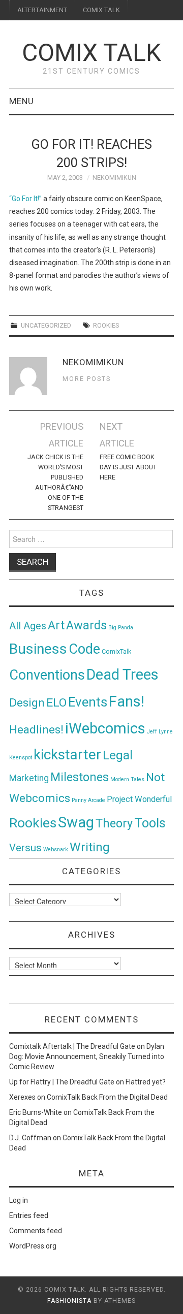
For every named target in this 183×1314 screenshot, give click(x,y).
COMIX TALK (101, 10)
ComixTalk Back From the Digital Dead (107, 1097)
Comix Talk (91, 52)
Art (56, 625)
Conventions (47, 675)
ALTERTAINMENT (42, 10)
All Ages (27, 626)
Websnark (55, 849)
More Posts (87, 378)
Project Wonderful (139, 799)
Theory (114, 823)
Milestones (79, 777)
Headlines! (36, 729)
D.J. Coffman (30, 1138)
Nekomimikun (114, 177)
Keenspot (20, 757)
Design (27, 703)
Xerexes (22, 1097)
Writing (90, 847)
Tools (150, 823)
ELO (56, 703)
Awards (86, 625)
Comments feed (35, 1231)
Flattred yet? (146, 1082)
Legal (118, 755)
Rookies (106, 325)
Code (84, 649)
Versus (25, 848)
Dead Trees (122, 674)
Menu (21, 101)
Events (87, 702)
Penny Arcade (88, 800)
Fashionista (69, 1300)
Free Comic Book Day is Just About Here (128, 467)
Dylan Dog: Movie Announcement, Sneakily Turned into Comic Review (86, 1056)
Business (38, 648)
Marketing (29, 778)
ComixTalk (116, 651)
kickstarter (67, 754)
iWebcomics (105, 728)
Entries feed (28, 1215)
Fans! (126, 701)
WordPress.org (32, 1246)
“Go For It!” (25, 199)
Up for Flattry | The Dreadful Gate (61, 1082)
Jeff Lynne (160, 731)
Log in (18, 1200)
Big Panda (120, 627)
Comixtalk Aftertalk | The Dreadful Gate (72, 1046)
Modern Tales (127, 779)
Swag (76, 822)
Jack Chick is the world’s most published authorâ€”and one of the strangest (55, 482)
